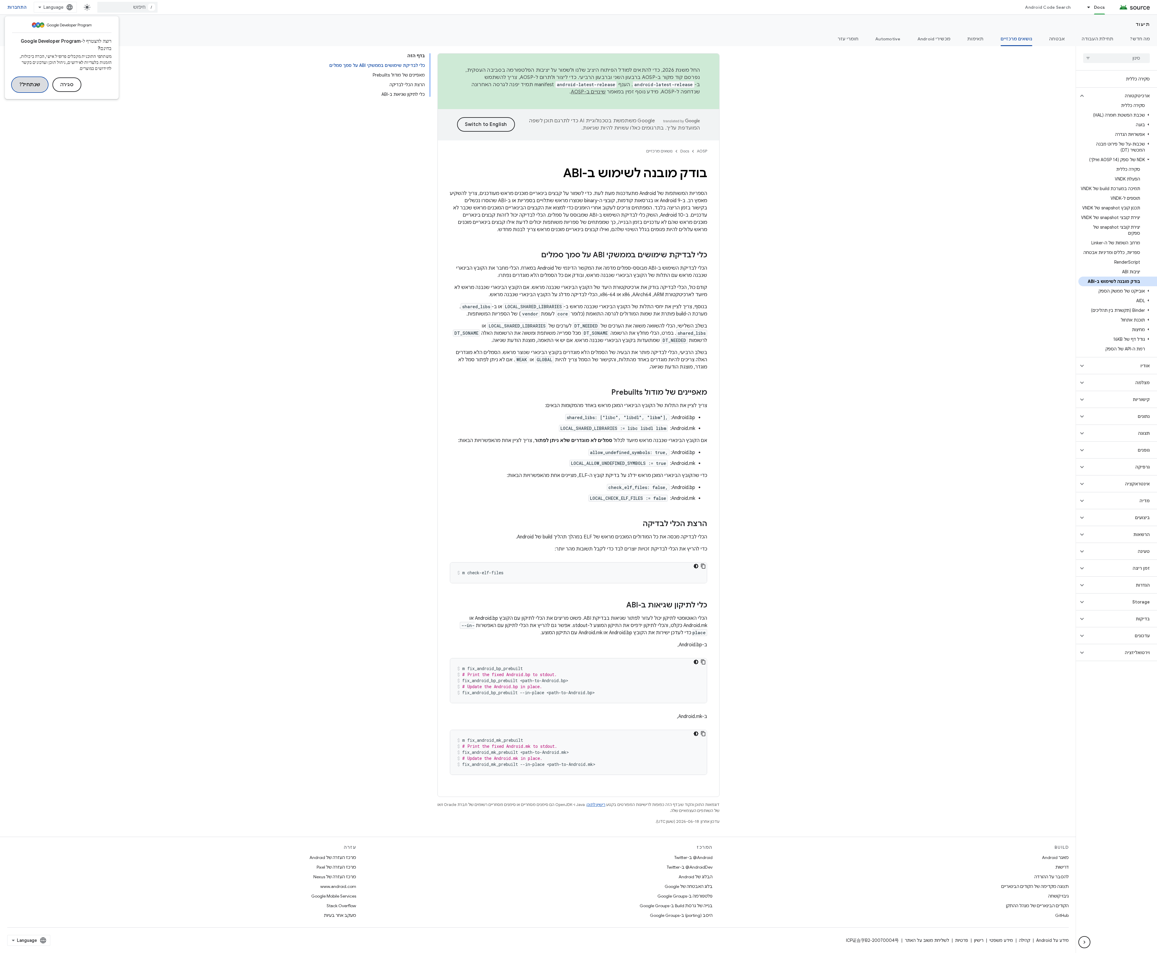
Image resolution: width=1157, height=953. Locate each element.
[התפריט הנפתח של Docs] (1086, 7)
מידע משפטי (1001, 940)
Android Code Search (1048, 7)
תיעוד (1143, 24)
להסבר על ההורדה (1051, 876)
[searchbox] (1116, 58)
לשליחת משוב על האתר (927, 940)
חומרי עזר (848, 39)
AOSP (702, 151)
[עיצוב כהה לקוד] (696, 566)
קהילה (1024, 940)
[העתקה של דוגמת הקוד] (703, 566)
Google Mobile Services (333, 896)
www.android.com (338, 886)
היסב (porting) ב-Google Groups (681, 915)
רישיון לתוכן (596, 804)
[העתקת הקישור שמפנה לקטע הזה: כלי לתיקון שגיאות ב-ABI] (620, 605)
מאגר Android (1055, 857)
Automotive (888, 39)
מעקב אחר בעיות (340, 915)
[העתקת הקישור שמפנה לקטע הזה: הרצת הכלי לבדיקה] (637, 524)
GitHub (1062, 915)
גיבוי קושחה (1058, 896)
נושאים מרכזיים (1017, 39)
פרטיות (961, 940)
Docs (1099, 7)
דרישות (1062, 867)
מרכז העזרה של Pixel (336, 867)
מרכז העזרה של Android (332, 857)
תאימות (975, 39)
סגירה (67, 85)
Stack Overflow (341, 905)
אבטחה (1057, 39)
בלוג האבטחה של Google (689, 886)
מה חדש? (1140, 39)
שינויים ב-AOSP (588, 92)
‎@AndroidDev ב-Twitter (690, 867)
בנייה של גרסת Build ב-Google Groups (676, 905)
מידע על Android (1052, 940)
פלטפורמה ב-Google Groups (685, 896)
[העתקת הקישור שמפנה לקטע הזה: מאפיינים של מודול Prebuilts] (605, 393)
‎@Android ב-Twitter (693, 857)
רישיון (978, 940)
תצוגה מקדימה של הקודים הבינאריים (1035, 886)
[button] (1121, 96)
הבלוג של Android (696, 876)
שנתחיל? (29, 85)
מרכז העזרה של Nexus (334, 876)
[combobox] (127, 7)
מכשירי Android (934, 39)
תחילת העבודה (1097, 39)
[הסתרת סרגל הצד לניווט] (1084, 942)
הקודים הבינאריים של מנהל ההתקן (1037, 905)
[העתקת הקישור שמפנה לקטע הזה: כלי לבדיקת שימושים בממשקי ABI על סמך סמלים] (535, 255)
